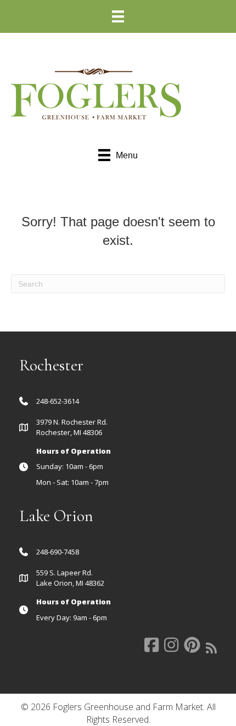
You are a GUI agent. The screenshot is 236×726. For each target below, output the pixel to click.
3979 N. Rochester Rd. (72, 422)
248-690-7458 (57, 552)
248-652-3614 (57, 401)
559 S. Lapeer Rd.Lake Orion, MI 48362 (70, 578)
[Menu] (118, 16)
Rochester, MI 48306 (69, 432)
